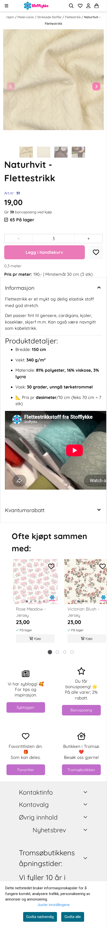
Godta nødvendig (40, 917)
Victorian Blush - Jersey (83, 612)
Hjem (10, 17)
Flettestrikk (73, 17)
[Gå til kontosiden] (103, 6)
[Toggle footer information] (86, 792)
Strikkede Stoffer (49, 17)
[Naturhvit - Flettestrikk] (53, 79)
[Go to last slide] (9, 152)
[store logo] (36, 6)
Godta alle (72, 917)
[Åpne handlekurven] (97, 5)
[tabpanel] (35, 605)
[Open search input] (71, 5)
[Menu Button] (6, 5)
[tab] (50, 652)
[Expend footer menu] (86, 804)
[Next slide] (96, 86)
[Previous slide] (11, 86)
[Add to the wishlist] (51, 566)
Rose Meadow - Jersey (31, 612)
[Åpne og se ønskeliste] (80, 5)
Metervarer (26, 17)
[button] (96, 252)
